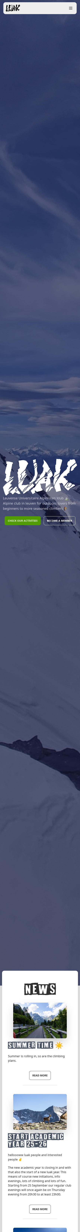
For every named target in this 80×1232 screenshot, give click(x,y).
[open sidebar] (70, 8)
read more (40, 1075)
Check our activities (23, 520)
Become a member (59, 520)
